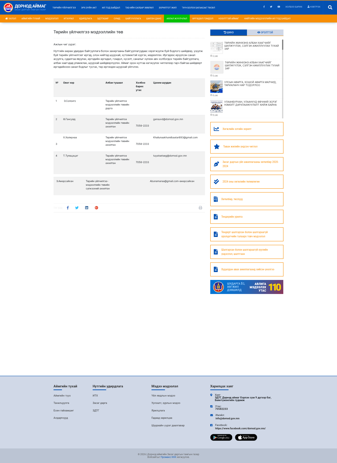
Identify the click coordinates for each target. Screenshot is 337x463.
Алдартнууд (61, 417)
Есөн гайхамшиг (64, 410)
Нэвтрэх (314, 6)
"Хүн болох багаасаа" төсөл (198, 7)
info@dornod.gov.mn (227, 418)
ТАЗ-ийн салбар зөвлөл (139, 7)
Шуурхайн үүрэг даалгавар (167, 425)
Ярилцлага (158, 410)
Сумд (117, 18)
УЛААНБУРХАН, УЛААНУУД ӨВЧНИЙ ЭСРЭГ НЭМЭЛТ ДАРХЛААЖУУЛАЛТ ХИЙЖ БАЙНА (245, 108)
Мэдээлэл (51, 18)
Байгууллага (133, 18)
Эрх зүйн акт (89, 7)
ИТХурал (69, 18)
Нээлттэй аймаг (229, 18)
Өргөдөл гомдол (202, 18)
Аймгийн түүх (62, 395)
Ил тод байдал (111, 7)
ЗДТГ (96, 410)
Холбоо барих (293, 6)
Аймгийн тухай (30, 18)
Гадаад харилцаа (161, 417)
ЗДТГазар (102, 18)
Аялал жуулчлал (177, 18)
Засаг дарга (100, 403)
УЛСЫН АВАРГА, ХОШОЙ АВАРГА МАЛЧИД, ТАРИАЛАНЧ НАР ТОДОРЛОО (244, 88)
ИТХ (95, 395)
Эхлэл (12, 18)
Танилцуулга (61, 403)
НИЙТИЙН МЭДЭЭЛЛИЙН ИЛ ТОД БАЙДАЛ (267, 18)
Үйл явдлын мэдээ (163, 395)
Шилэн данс (153, 18)
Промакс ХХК (168, 457)
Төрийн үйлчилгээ (64, 7)
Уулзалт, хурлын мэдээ (165, 403)
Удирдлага (85, 18)
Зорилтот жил (168, 7)
